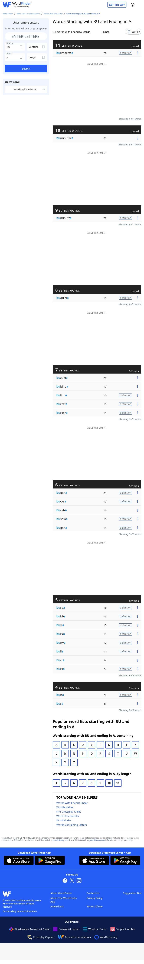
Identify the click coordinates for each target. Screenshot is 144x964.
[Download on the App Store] (19, 861)
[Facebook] (65, 881)
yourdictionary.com (60, 840)
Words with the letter (53, 14)
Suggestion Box (132, 893)
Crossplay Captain (43, 937)
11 (117, 783)
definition (125, 52)
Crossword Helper (69, 929)
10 (109, 783)
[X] (72, 881)
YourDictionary (108, 937)
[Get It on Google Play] (50, 861)
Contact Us (93, 893)
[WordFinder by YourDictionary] (17, 5)
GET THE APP (117, 4)
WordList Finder (97, 929)
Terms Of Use (95, 906)
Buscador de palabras (78, 937)
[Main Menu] (140, 5)
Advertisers (57, 906)
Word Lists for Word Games (28, 14)
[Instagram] (79, 881)
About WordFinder (61, 893)
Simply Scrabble (125, 929)
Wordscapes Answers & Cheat (32, 929)
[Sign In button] (132, 5)
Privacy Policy (94, 898)
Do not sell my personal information (20, 911)
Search (26, 68)
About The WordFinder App (63, 899)
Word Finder (8, 14)
